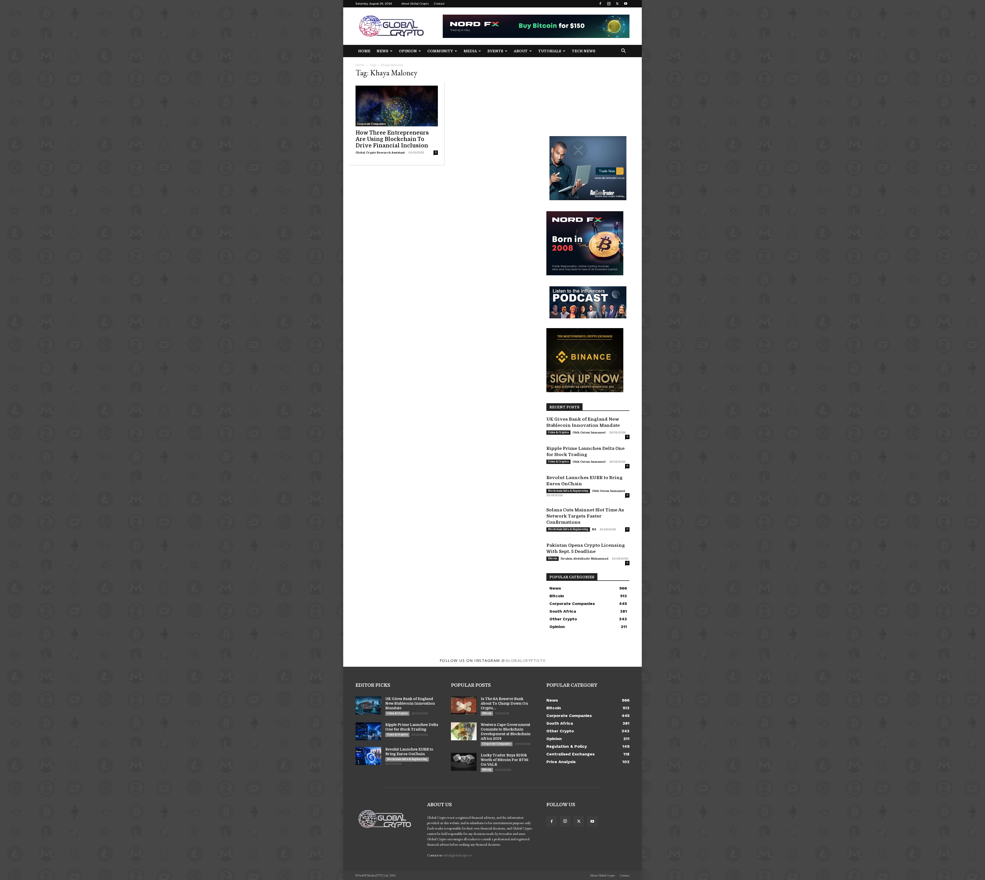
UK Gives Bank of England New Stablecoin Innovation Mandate (410, 703)
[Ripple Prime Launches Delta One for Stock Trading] (368, 731)
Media (470, 51)
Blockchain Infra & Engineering (568, 490)
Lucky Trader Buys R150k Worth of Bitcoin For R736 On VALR (504, 759)
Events (495, 51)
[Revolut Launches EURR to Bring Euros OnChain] (368, 756)
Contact (439, 3)
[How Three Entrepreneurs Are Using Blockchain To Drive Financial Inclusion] (397, 106)
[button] (623, 51)
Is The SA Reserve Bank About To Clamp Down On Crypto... (504, 703)
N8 (594, 529)
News (382, 51)
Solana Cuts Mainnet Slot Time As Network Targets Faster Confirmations (585, 516)
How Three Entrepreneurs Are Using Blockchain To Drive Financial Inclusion (392, 139)
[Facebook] (600, 3)
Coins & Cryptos (558, 432)
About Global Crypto (415, 3)
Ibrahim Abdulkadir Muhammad (584, 558)
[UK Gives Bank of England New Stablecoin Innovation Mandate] (368, 705)
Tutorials (549, 51)
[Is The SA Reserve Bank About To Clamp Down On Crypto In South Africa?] (464, 705)
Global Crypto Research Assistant (380, 152)
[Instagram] (609, 3)
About (521, 51)
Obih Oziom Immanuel (589, 432)
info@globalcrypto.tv (458, 855)
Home (364, 51)
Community (440, 51)
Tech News (583, 51)
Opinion (408, 51)
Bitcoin (552, 558)
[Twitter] (617, 3)
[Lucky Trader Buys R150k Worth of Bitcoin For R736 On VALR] (464, 762)
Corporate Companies (371, 124)
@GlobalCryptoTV (523, 660)
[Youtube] (625, 3)
